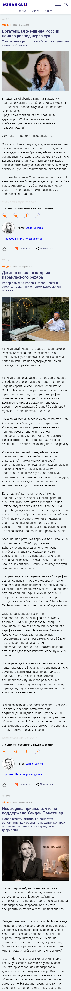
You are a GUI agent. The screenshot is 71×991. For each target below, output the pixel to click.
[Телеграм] (15, 215)
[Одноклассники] (26, 215)
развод (9, 238)
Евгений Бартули (34, 763)
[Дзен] (37, 215)
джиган (38, 774)
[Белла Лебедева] (10, 228)
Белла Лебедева (34, 227)
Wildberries (35, 238)
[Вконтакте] (4, 215)
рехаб (29, 774)
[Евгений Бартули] (10, 764)
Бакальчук (21, 238)
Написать (24, 248)
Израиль (20, 774)
